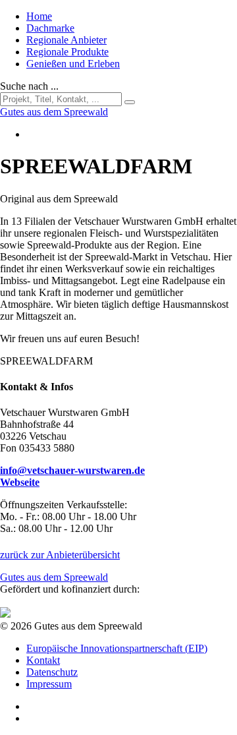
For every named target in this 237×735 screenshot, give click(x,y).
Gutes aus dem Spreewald (54, 577)
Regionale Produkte (67, 51)
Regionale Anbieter (66, 39)
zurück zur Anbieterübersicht (60, 554)
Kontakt (43, 660)
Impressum (49, 684)
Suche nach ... (29, 86)
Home (39, 16)
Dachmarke (50, 28)
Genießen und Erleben (73, 63)
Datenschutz (52, 672)
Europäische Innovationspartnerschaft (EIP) (116, 648)
